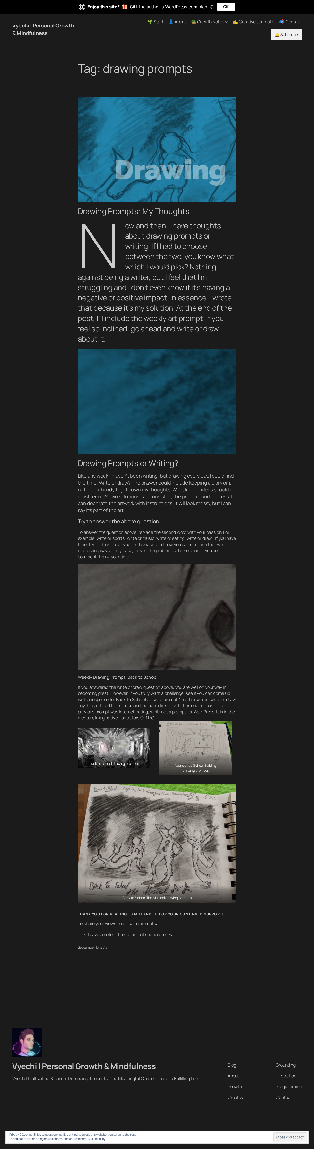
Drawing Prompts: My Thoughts (134, 211)
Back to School (131, 699)
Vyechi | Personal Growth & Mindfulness (43, 29)
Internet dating (133, 712)
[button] (114, 748)
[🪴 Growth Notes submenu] (226, 21)
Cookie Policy (96, 1139)
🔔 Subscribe (286, 34)
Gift (226, 7)
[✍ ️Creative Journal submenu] (273, 21)
